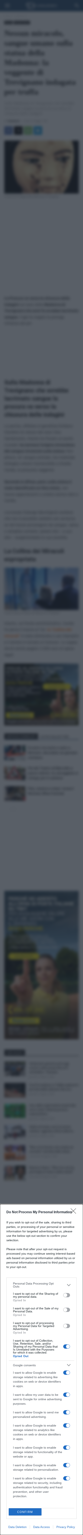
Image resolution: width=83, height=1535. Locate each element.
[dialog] (41, 1369)
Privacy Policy (65, 1527)
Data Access (41, 1527)
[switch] (66, 1295)
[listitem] (41, 1285)
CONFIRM (25, 1512)
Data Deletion (17, 1527)
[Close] (75, 1212)
